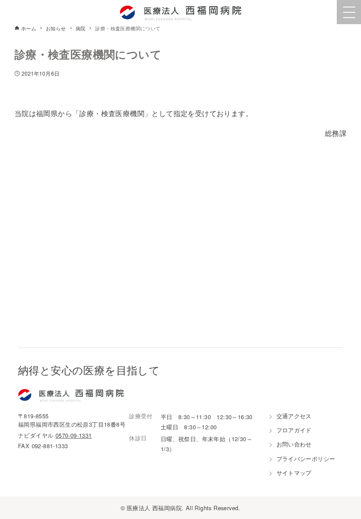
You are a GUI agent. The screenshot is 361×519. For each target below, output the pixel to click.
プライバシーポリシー (305, 458)
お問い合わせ (294, 444)
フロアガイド (294, 430)
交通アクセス (294, 416)
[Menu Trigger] (349, 12)
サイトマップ (294, 472)
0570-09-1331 (73, 435)
